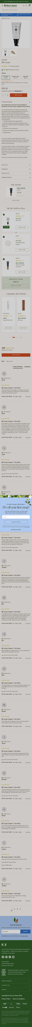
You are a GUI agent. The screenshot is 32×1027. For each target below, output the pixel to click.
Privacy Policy (26, 527)
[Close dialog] (30, 497)
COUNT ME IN (16, 522)
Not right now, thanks (16, 529)
